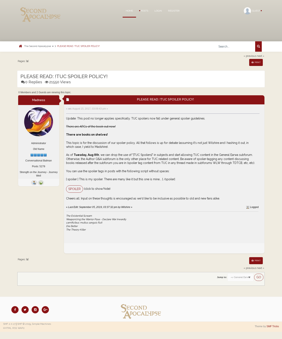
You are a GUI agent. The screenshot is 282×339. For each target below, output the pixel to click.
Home (129, 10)
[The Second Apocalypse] (40, 9)
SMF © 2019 (24, 323)
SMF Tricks (273, 326)
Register (174, 10)
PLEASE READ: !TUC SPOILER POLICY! (78, 46)
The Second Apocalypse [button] (38, 46)
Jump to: (222, 277)
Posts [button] (144, 10)
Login (158, 10)
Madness (38, 100)
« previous (250, 55)
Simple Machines (41, 323)
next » (260, 55)
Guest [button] (256, 10)
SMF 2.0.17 (9, 323)
